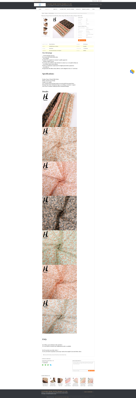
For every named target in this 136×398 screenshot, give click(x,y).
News (93, 9)
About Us (55, 9)
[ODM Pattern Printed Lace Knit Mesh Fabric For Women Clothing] (90, 380)
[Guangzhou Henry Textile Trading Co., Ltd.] (40, 4)
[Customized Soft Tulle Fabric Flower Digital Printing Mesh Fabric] (75, 380)
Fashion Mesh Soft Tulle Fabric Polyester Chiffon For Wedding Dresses (68, 385)
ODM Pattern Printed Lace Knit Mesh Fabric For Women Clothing (90, 385)
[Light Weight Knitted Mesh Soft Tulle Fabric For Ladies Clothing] (83, 380)
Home (40, 9)
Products (47, 9)
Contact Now (83, 40)
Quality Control (70, 9)
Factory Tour (63, 9)
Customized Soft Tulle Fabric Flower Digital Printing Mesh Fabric (75, 385)
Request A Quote (85, 9)
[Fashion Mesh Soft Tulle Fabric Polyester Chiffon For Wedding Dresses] (68, 380)
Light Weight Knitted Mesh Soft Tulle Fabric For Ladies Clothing (83, 385)
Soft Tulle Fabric (51, 13)
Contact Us (78, 9)
